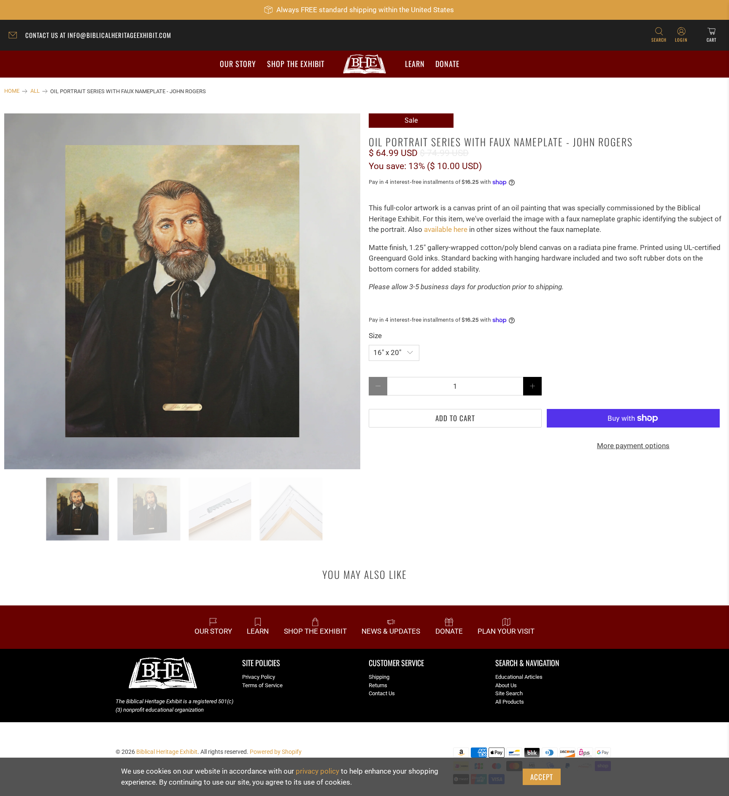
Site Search (509, 693)
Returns (378, 685)
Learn (415, 63)
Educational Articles (519, 677)
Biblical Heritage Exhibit (166, 751)
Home (11, 91)
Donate (447, 63)
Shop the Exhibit (295, 63)
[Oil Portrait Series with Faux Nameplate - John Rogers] (182, 291)
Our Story (238, 63)
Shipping (379, 677)
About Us (506, 685)
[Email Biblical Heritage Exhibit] (14, 36)
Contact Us (382, 693)
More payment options (633, 445)
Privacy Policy (258, 677)
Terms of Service (262, 685)
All (35, 91)
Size (375, 335)
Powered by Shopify (276, 751)
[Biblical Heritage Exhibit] (364, 64)
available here (445, 229)
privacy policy (317, 771)
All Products (509, 702)
